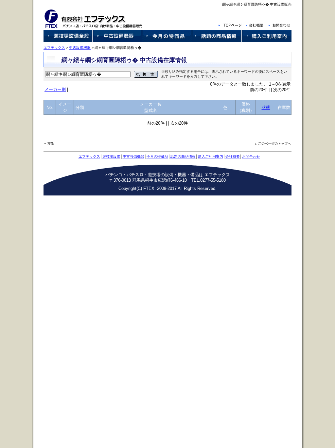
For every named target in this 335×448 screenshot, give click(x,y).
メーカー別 (55, 89)
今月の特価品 (157, 156)
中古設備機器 (80, 48)
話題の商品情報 (183, 156)
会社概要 (232, 156)
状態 (266, 107)
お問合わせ (251, 156)
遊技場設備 (111, 156)
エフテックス (54, 48)
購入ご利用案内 (210, 156)
